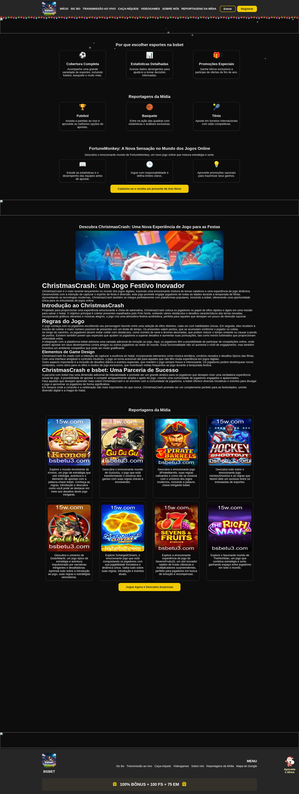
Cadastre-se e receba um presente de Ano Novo (149, 188)
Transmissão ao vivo (99, 8)
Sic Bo (75, 8)
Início (64, 8)
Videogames (150, 8)
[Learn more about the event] (149, 32)
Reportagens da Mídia (198, 8)
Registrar (247, 8)
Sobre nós (170, 8)
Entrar (228, 8)
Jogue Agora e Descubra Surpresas (149, 587)
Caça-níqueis (128, 8)
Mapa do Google (246, 766)
